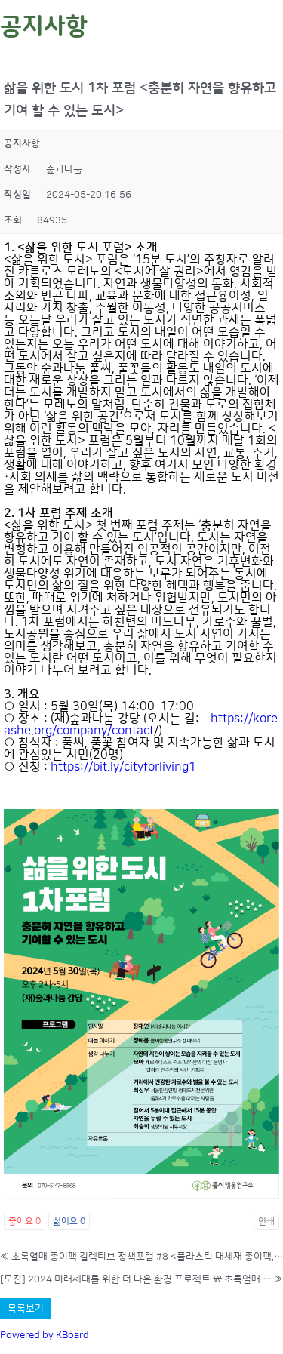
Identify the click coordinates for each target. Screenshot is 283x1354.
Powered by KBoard (44, 1335)
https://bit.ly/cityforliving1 (123, 767)
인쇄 (266, 1221)
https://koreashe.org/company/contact (141, 724)
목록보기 (26, 1308)
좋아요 (24, 1221)
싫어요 (69, 1221)
